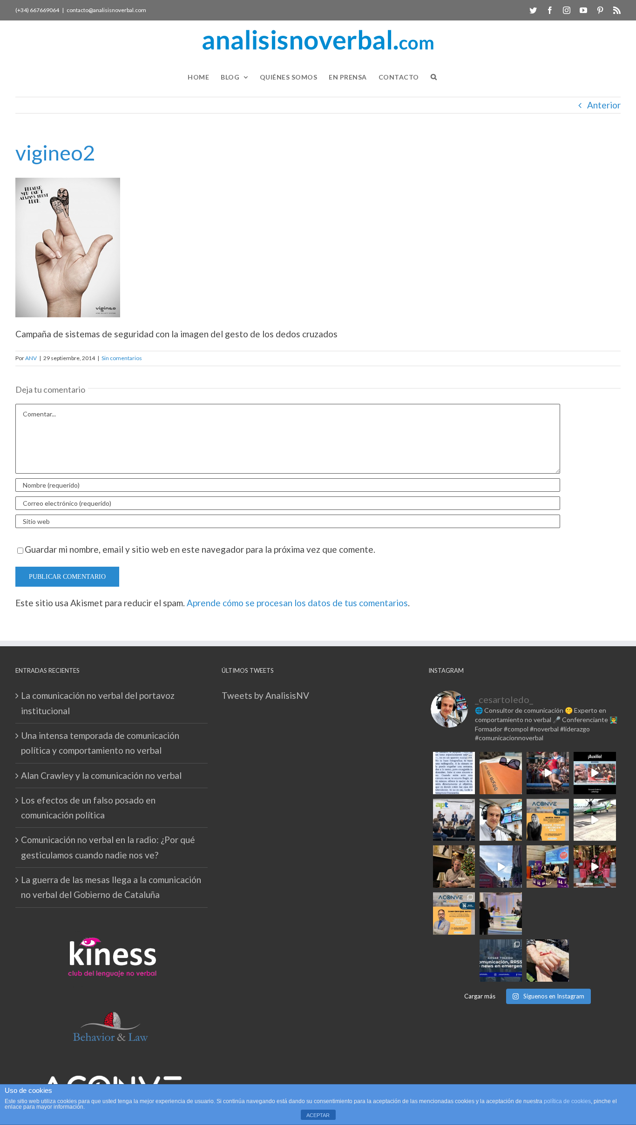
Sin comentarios (121, 358)
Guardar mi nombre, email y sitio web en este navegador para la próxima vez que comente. (200, 549)
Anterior (604, 105)
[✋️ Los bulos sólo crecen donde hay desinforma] (548, 866)
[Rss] (617, 10)
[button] (434, 77)
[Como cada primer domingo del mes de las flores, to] (548, 960)
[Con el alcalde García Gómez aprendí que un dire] (595, 960)
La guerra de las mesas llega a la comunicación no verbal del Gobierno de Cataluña (111, 887)
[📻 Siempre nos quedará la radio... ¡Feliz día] (501, 820)
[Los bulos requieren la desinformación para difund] (501, 960)
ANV (31, 358)
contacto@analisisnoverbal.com (106, 10)
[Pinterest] (600, 10)
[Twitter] (533, 10)
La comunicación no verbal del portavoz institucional (98, 703)
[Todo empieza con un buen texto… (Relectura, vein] (501, 773)
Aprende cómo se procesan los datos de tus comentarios (297, 602)
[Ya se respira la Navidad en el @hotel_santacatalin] (595, 866)
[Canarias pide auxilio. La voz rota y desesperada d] (595, 773)
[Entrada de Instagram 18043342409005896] (501, 866)
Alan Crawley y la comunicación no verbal (101, 775)
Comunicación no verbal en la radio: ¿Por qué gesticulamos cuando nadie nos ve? (108, 847)
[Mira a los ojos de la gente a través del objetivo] (454, 773)
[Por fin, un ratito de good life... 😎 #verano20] (595, 913)
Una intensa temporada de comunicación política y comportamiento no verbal (100, 743)
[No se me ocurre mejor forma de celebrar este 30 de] (548, 773)
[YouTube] (583, 10)
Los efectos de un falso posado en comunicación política (88, 807)
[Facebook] (550, 10)
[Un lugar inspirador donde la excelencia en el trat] (454, 866)
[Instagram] (566, 10)
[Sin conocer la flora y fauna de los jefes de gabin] (454, 820)
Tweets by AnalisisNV (265, 695)
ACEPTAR (318, 1115)
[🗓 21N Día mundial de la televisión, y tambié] (501, 913)
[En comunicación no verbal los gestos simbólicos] (548, 913)
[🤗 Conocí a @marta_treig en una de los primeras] (548, 820)
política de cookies (567, 1101)
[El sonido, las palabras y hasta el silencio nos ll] (454, 960)
